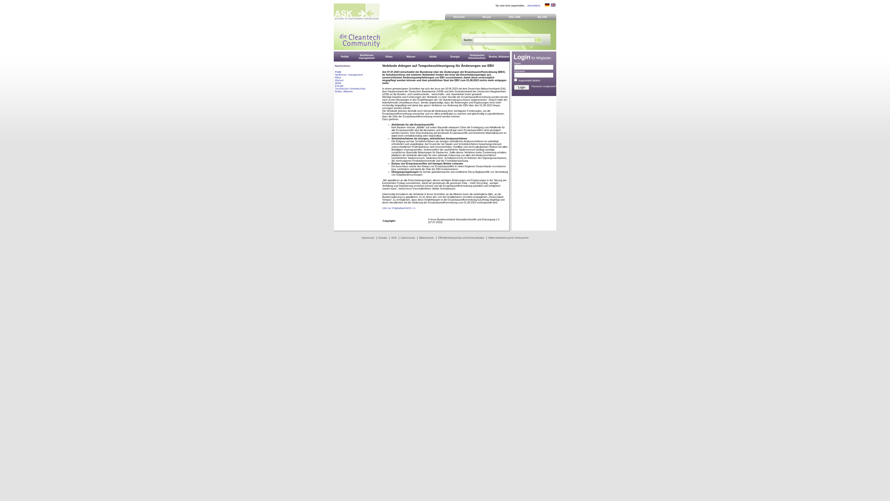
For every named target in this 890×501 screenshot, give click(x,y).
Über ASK (515, 17)
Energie (339, 85)
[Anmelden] (534, 5)
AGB (394, 237)
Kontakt (382, 237)
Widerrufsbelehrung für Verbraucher (508, 237)
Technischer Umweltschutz (350, 88)
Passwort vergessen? (543, 86)
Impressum (368, 237)
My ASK (542, 17)
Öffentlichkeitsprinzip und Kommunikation (461, 237)
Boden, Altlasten (344, 91)
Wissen (486, 17)
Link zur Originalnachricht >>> (399, 208)
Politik (338, 72)
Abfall (338, 83)
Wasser (339, 80)
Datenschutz (408, 237)
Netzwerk (459, 17)
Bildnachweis (426, 237)
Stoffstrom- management (349, 74)
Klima (338, 77)
